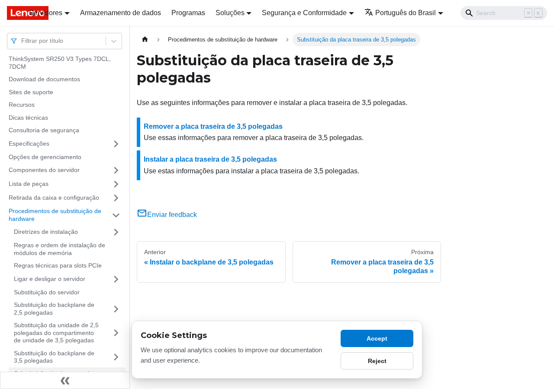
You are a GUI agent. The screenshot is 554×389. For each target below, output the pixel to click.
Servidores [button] (45, 12)
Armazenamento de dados (120, 12)
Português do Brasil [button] (405, 12)
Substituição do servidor (47, 292)
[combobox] (22, 41)
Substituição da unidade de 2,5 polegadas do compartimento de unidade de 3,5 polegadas (56, 333)
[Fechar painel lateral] (65, 380)
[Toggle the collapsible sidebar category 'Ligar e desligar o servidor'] (116, 279)
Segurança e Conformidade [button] (304, 12)
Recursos (22, 104)
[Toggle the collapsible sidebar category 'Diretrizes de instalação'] (116, 232)
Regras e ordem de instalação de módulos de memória (59, 249)
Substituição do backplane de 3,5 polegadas (54, 357)
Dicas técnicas (28, 117)
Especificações (29, 143)
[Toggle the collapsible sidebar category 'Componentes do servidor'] (116, 170)
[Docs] (12, 13)
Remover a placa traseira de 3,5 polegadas (213, 126)
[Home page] (145, 39)
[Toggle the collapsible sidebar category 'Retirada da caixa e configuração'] (116, 198)
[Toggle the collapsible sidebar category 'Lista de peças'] (116, 184)
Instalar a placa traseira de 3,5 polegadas (210, 159)
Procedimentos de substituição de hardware (55, 214)
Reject (377, 360)
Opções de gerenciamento (45, 156)
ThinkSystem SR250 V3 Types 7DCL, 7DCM (60, 62)
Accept (377, 338)
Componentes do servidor (44, 169)
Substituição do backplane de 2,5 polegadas (54, 308)
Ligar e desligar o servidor (49, 278)
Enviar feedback (172, 214)
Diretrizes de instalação (46, 231)
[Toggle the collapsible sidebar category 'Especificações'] (116, 144)
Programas (188, 12)
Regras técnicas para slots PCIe (58, 265)
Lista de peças (28, 183)
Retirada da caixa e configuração (54, 197)
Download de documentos (44, 79)
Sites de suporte (31, 92)
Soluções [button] (230, 12)
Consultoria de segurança (44, 130)
